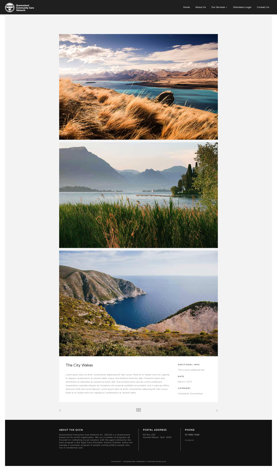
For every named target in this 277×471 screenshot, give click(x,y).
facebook (189, 440)
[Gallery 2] (138, 195)
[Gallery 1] (138, 87)
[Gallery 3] (138, 303)
